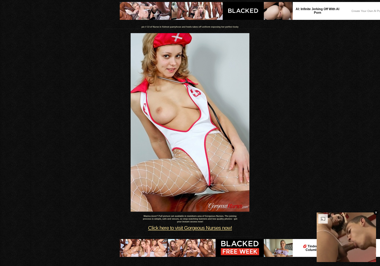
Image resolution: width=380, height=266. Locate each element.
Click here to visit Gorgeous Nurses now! (190, 228)
